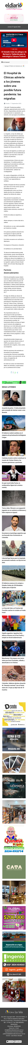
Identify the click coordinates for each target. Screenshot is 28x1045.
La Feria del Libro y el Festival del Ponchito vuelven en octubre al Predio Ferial (14, 610)
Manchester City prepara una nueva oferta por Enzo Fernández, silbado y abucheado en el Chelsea (13, 660)
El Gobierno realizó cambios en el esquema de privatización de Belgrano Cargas (14, 435)
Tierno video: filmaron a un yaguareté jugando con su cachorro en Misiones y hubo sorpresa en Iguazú (14, 510)
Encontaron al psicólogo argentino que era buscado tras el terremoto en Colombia (14, 535)
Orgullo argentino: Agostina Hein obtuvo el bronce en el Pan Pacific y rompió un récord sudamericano (13, 635)
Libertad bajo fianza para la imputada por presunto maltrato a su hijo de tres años (14, 560)
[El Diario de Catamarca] (14, 6)
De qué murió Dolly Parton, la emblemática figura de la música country (12, 485)
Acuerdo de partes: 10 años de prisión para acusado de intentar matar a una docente (13, 410)
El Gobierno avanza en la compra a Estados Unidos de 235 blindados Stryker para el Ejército (12, 585)
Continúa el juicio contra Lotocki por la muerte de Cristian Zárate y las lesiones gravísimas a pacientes (14, 460)
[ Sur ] (22, 21)
